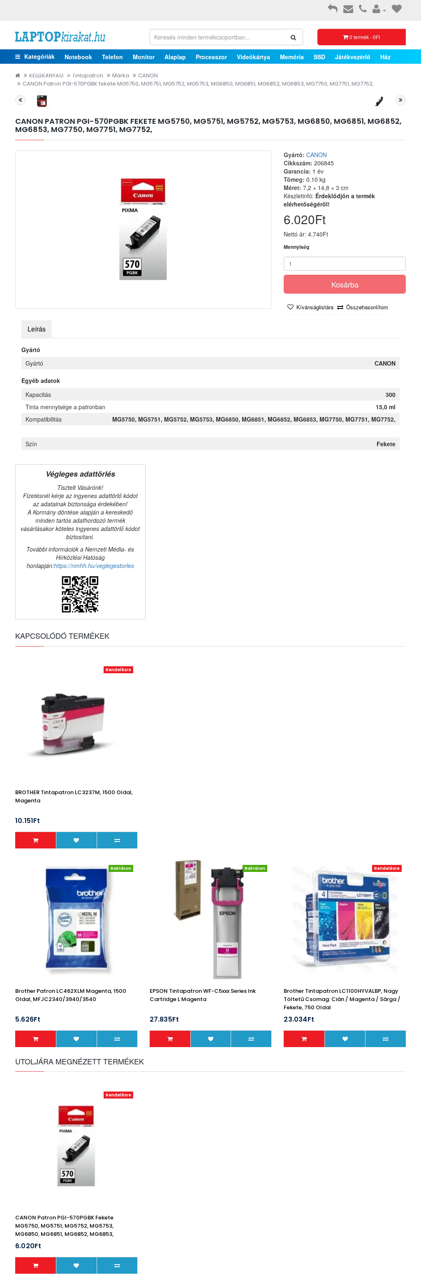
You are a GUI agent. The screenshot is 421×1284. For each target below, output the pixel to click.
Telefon (112, 57)
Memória (292, 57)
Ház (385, 57)
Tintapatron (69, 71)
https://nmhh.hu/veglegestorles (94, 565)
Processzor (211, 57)
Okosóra (31, 71)
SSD (319, 57)
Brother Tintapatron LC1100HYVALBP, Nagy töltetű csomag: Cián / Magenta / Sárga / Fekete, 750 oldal (342, 999)
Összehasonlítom (367, 307)
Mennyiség (296, 246)
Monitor (144, 57)
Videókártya (253, 57)
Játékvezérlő (352, 57)
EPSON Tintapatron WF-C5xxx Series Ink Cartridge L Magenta (203, 995)
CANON (316, 155)
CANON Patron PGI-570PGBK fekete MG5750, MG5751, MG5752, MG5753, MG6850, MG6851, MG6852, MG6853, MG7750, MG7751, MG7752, (198, 84)
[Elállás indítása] (333, 10)
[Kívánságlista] (397, 10)
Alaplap (175, 57)
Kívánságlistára (314, 307)
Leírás (37, 329)
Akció (104, 71)
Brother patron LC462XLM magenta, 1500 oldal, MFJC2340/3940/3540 (70, 995)
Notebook (78, 57)
